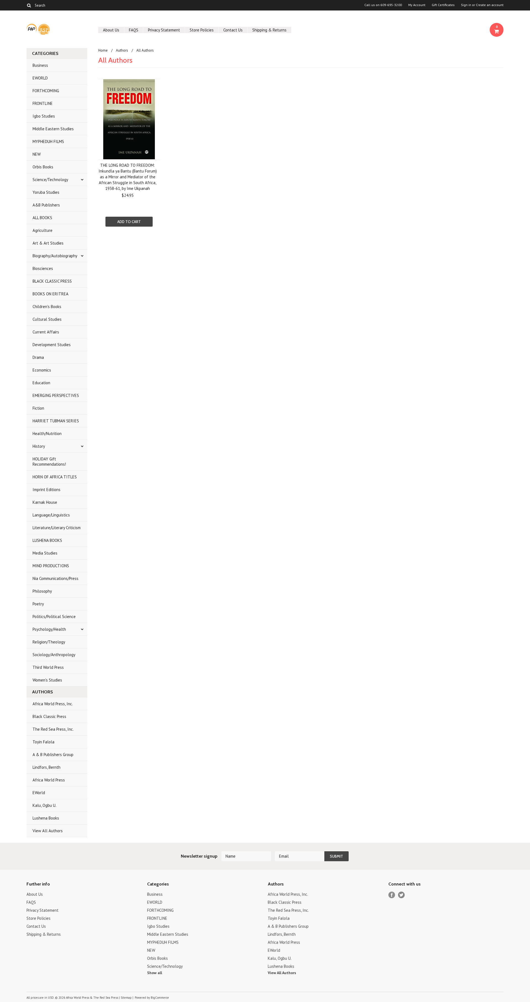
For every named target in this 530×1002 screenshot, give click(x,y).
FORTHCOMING (46, 90)
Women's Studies (47, 680)
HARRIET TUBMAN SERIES (56, 420)
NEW (37, 154)
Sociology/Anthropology (54, 654)
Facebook (391, 895)
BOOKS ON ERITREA (50, 293)
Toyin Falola (43, 741)
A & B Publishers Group (53, 754)
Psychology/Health (49, 629)
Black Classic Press (49, 716)
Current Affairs (46, 332)
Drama (38, 357)
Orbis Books (43, 166)
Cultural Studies (47, 319)
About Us (111, 30)
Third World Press (48, 667)
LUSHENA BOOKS (47, 540)
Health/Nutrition (47, 433)
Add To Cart (129, 221)
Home (103, 50)
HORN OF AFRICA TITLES (55, 476)
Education (41, 382)
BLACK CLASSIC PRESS (52, 281)
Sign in (466, 5)
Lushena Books (46, 818)
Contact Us (233, 30)
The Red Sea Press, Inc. (53, 729)
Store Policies (202, 30)
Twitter (401, 895)
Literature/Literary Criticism (57, 527)
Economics (42, 370)
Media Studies (45, 553)
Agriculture (42, 230)
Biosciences (43, 268)
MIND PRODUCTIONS (51, 565)
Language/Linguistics (51, 515)
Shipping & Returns (269, 30)
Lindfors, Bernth (46, 767)
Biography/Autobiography (55, 255)
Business (40, 65)
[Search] (28, 5)
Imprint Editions (46, 489)
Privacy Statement (164, 30)
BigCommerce (160, 998)
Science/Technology (50, 179)
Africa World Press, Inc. (53, 703)
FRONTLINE (43, 103)
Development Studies (52, 344)
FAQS (133, 30)
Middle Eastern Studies (53, 128)
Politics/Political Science (54, 616)
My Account (416, 5)
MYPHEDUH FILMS (48, 141)
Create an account (490, 5)
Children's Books (47, 306)
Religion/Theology (49, 642)
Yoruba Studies (46, 192)
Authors (122, 50)
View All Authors (48, 830)
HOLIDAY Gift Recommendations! (49, 461)
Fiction (38, 408)
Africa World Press (49, 780)
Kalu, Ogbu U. (44, 805)
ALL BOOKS (42, 217)
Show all (154, 972)
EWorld (39, 792)
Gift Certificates (443, 5)
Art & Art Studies (48, 243)
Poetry (38, 603)
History (39, 446)
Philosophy (42, 591)
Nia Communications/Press (55, 578)
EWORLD (40, 78)
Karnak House (45, 502)
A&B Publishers (46, 205)
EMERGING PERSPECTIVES (56, 395)
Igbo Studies (44, 116)
